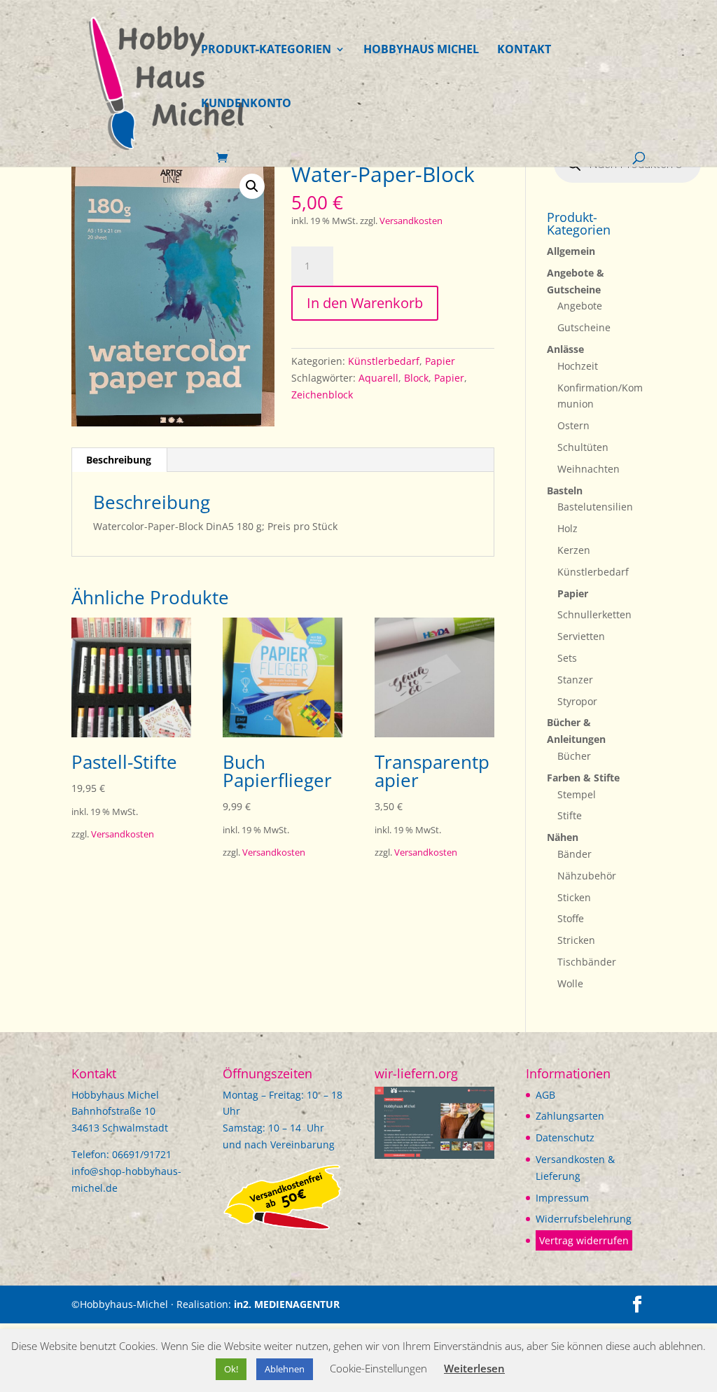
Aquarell (378, 377)
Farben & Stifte (583, 777)
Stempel (576, 794)
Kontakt (524, 50)
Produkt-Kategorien (266, 50)
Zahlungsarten (570, 1115)
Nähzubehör (586, 875)
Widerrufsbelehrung (584, 1218)
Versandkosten (411, 221)
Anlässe (565, 349)
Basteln (565, 490)
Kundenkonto (246, 104)
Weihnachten (588, 468)
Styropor (577, 701)
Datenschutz (565, 1137)
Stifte (569, 815)
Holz (567, 528)
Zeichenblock (322, 394)
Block (416, 377)
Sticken (574, 897)
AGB (545, 1094)
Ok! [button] (231, 1369)
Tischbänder (586, 961)
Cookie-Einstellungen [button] (378, 1368)
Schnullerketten (594, 614)
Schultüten (582, 447)
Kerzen (573, 550)
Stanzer (575, 679)
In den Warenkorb (365, 302)
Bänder (574, 854)
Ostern (573, 425)
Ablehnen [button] (285, 1369)
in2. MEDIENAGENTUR (287, 1304)
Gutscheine (584, 327)
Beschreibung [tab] (118, 459)
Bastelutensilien (595, 506)
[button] (252, 186)
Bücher (574, 756)
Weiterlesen (474, 1368)
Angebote (579, 305)
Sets (567, 657)
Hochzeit (577, 366)
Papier (440, 361)
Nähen (562, 837)
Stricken (576, 940)
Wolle (570, 983)
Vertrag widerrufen (584, 1240)
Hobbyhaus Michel (421, 50)
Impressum (562, 1197)
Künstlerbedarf (383, 361)
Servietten (581, 636)
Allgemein (571, 251)
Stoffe (570, 918)
